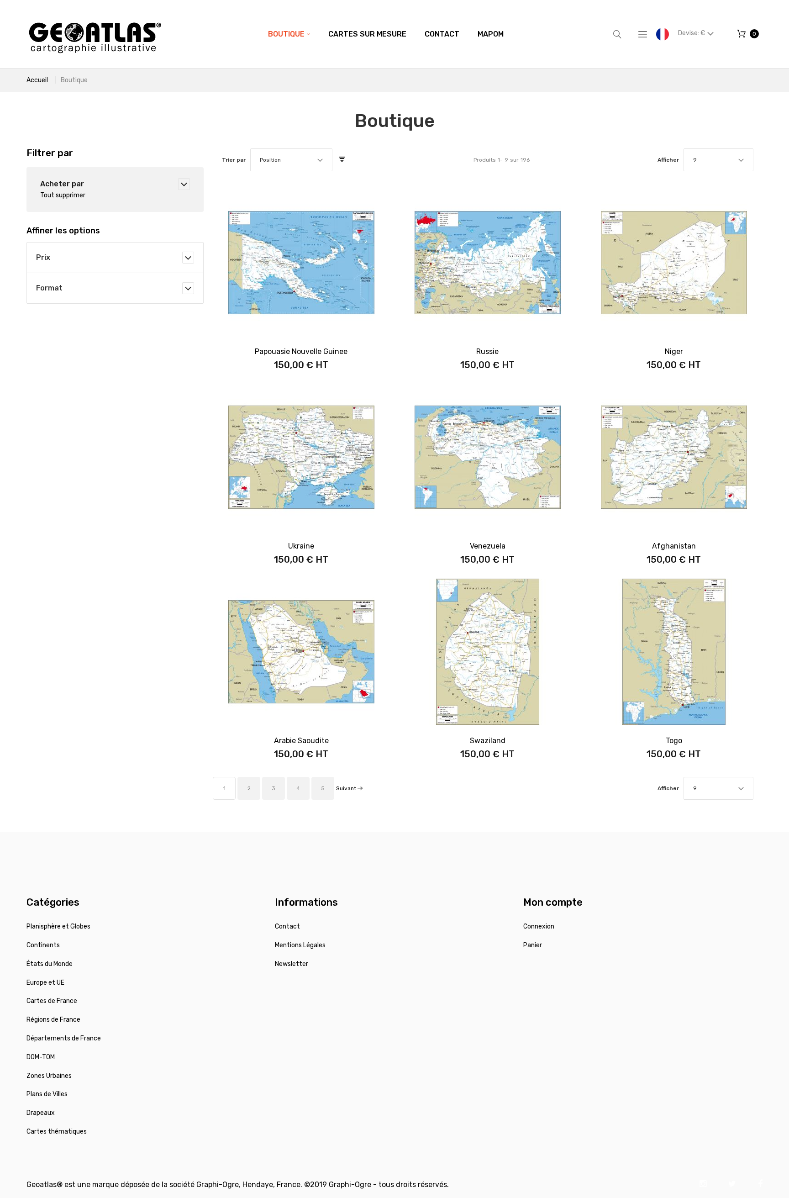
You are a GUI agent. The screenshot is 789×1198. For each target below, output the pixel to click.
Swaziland (487, 740)
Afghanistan (674, 546)
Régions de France (53, 1020)
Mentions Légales (300, 945)
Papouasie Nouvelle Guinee (301, 351)
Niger (674, 351)
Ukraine (301, 546)
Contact (287, 926)
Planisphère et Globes (58, 926)
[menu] (386, 34)
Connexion (538, 926)
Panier (532, 945)
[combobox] (291, 159)
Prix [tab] (43, 257)
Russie (487, 351)
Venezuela (487, 546)
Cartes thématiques (56, 1131)
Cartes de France (51, 1001)
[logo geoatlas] (94, 34)
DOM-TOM (40, 1057)
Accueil (37, 80)
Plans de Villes (47, 1094)
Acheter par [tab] (62, 183)
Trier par (234, 160)
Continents (43, 945)
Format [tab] (49, 288)
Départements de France (63, 1038)
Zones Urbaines (49, 1076)
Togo (674, 740)
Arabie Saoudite (301, 740)
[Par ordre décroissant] (342, 160)
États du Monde (49, 964)
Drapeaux (40, 1113)
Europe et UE (45, 983)
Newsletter (291, 964)
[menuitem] (289, 34)
